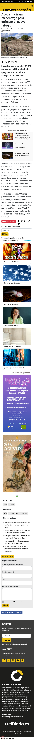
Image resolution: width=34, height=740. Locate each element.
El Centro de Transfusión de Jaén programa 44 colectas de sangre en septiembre (16, 549)
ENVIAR (5, 234)
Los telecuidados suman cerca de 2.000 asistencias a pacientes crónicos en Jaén (18, 525)
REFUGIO (24, 513)
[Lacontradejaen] (17, 10)
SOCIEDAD (11, 504)
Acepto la (14, 238)
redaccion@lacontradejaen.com (12, 717)
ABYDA (18, 513)
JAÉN (5, 504)
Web (3, 579)
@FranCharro (6, 30)
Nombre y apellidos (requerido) (12, 565)
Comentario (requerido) (10, 586)
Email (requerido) (8, 572)
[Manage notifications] (2, 737)
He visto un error (9, 221)
